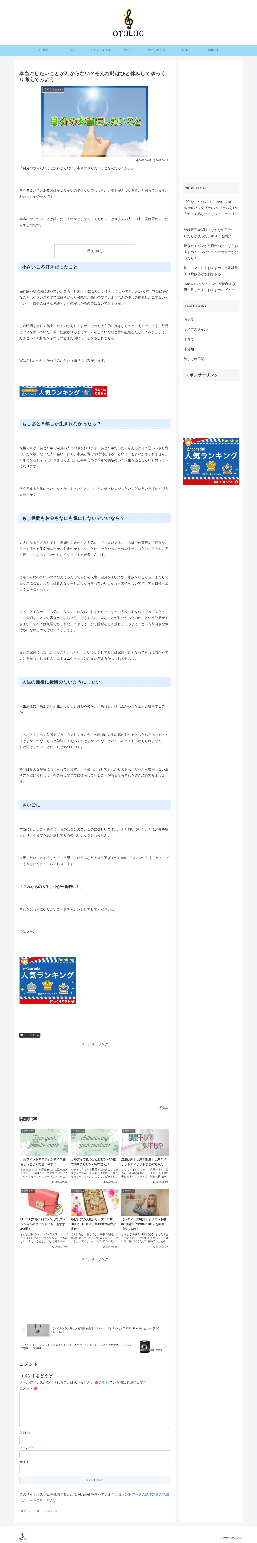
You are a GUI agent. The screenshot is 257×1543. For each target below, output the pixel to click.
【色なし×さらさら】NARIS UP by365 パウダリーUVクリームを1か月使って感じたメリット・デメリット (211, 211)
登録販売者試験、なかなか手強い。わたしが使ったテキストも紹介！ (211, 233)
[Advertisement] (94, 1073)
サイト (24, 1462)
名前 (24, 1433)
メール (26, 1447)
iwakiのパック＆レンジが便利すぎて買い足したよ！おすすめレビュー (211, 287)
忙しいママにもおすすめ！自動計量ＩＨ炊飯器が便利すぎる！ (211, 271)
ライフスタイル (31, 1035)
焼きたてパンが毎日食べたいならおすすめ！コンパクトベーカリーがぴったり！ (211, 252)
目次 (90, 251)
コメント (28, 1388)
